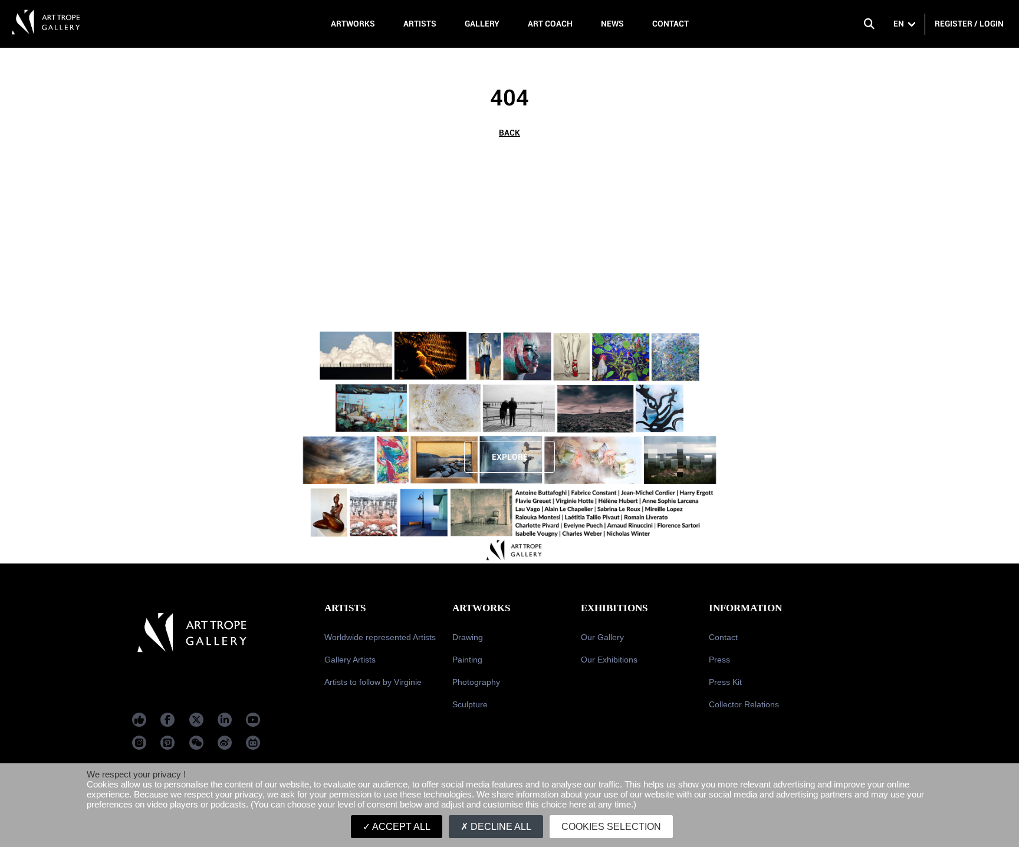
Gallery (482, 23)
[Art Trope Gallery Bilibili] (253, 743)
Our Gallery (602, 637)
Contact (670, 23)
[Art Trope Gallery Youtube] (253, 720)
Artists (419, 23)
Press (719, 659)
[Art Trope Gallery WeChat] (196, 743)
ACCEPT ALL (400, 827)
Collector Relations (744, 704)
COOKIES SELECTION (611, 827)
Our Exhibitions (609, 659)
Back (509, 132)
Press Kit (725, 682)
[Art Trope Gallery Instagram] (139, 743)
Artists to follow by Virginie (373, 682)
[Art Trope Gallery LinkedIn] (225, 720)
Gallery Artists (350, 659)
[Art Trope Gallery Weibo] (225, 743)
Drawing (467, 637)
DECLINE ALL (499, 827)
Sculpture (470, 704)
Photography (476, 682)
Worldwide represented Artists (380, 637)
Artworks (353, 23)
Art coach (550, 23)
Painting (467, 659)
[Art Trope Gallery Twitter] (196, 720)
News (612, 23)
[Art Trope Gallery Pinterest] (167, 743)
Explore (510, 457)
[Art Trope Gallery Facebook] (139, 720)
